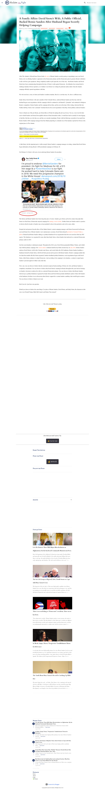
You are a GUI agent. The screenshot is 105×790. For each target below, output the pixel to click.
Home (34, 774)
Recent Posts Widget (36, 768)
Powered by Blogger (53, 784)
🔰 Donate (35, 779)
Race (66, 28)
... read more (47, 727)
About (34, 775)
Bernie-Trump (44, 28)
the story (47, 76)
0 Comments (30, 28)
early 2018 (73, 247)
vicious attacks (42, 247)
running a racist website (55, 221)
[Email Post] (70, 28)
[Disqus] (52, 338)
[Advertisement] (52, 417)
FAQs (34, 777)
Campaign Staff (60, 28)
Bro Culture (52, 28)
